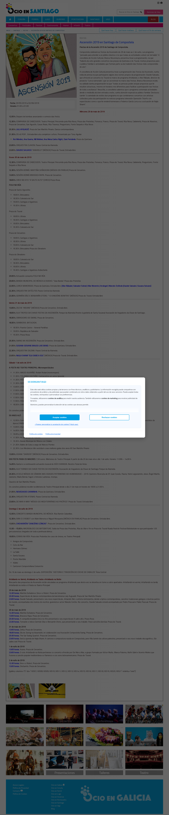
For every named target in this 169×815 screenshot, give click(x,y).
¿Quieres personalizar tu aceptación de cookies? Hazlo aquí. (56, 424)
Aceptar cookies (60, 417)
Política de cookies (36, 434)
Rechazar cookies (109, 417)
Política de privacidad (53, 434)
